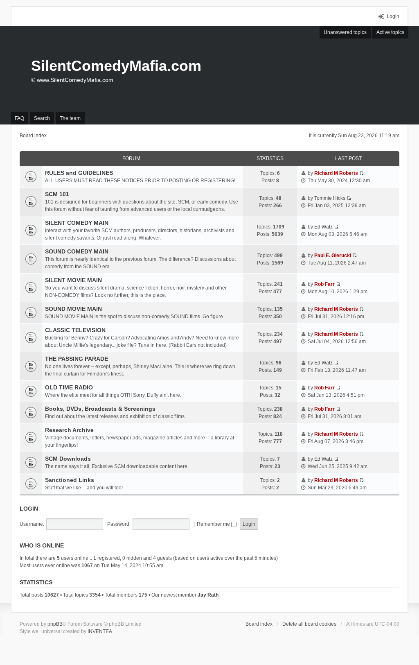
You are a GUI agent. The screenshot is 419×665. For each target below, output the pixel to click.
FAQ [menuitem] (19, 118)
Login (29, 508)
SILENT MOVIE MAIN (73, 280)
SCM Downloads (68, 458)
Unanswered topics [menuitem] (345, 32)
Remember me (214, 524)
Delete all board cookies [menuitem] (309, 624)
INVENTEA (100, 631)
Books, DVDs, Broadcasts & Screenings (100, 408)
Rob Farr (324, 284)
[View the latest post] (361, 173)
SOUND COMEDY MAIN (76, 251)
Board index (259, 624)
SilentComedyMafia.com (116, 65)
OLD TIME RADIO (69, 387)
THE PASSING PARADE (76, 358)
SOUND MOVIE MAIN (73, 308)
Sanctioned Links (69, 480)
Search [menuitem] (42, 118)
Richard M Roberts (336, 173)
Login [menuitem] (393, 16)
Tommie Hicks (329, 198)
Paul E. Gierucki (332, 255)
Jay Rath (208, 595)
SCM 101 (57, 194)
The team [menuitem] (70, 118)
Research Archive (69, 430)
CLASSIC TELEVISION (75, 330)
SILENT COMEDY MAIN (76, 222)
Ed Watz (323, 227)
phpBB (55, 624)
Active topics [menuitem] (390, 32)
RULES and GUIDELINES (79, 173)
